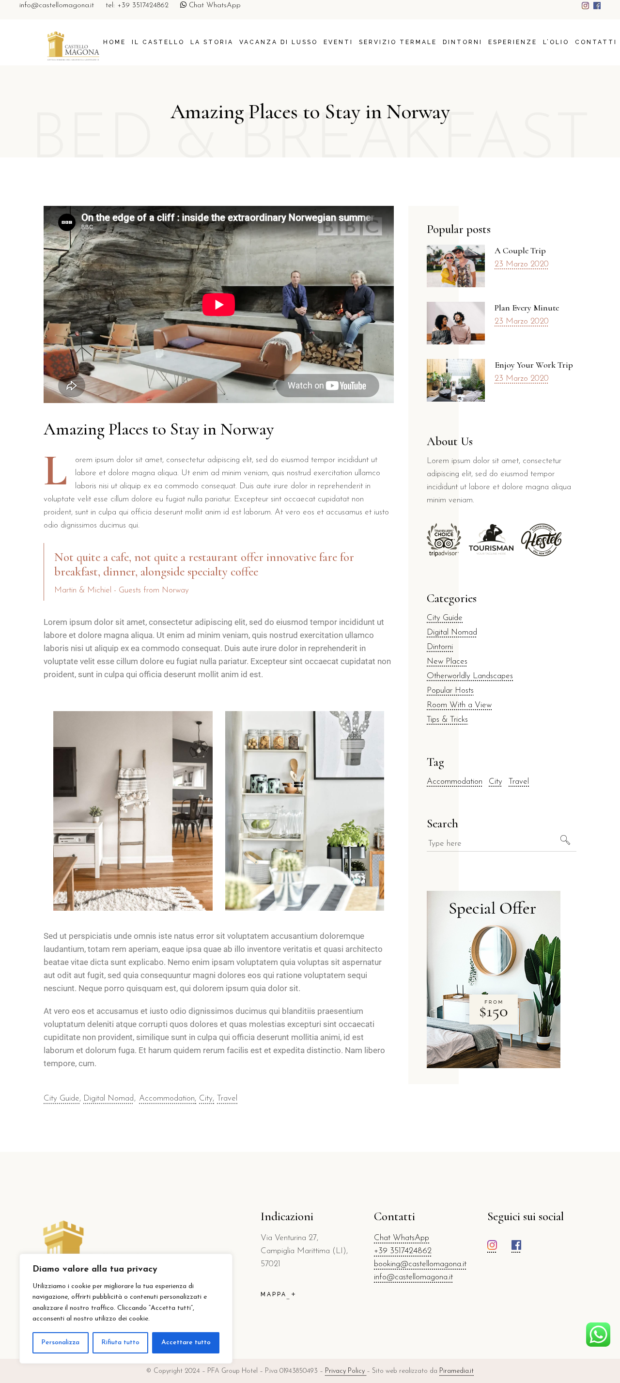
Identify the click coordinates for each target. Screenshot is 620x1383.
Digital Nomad (108, 1098)
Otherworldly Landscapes (470, 676)
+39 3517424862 (403, 1251)
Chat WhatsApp (213, 5)
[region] (125, 1309)
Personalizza (60, 1342)
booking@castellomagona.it (420, 1264)
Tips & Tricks (447, 719)
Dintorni (440, 647)
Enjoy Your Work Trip (534, 364)
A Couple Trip (520, 250)
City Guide (61, 1098)
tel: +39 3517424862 (137, 5)
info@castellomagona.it (56, 5)
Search (442, 823)
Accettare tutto (186, 1342)
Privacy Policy (346, 1371)
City (206, 1098)
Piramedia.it (456, 1371)
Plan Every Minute (527, 307)
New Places (447, 661)
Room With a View (459, 705)
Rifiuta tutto (120, 1342)
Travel (227, 1098)
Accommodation (167, 1098)
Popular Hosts (450, 690)
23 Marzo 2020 (522, 264)
